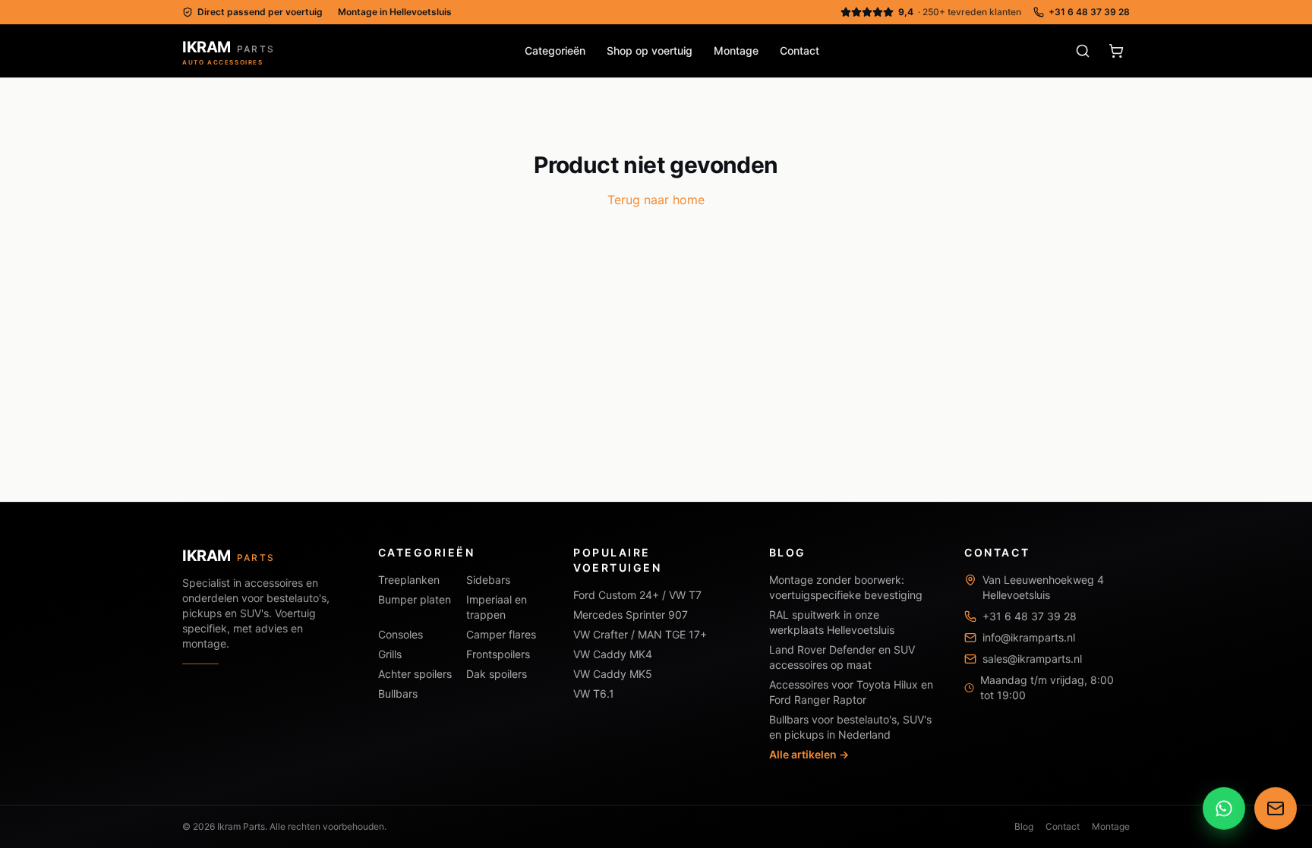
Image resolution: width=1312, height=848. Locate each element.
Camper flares (501, 634)
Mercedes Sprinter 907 (630, 614)
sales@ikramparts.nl (1032, 658)
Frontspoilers (498, 654)
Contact (799, 50)
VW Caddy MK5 (612, 673)
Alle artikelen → (809, 754)
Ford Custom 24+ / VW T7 (637, 594)
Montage (736, 50)
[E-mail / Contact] (1275, 807)
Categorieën (555, 50)
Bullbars (398, 693)
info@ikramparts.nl (1028, 637)
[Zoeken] (1082, 51)
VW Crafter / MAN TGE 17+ (640, 634)
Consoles (400, 634)
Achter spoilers (415, 673)
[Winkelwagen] (1116, 51)
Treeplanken (409, 579)
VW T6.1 (593, 693)
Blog (1023, 826)
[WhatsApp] (1224, 807)
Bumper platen (414, 599)
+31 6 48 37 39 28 (1089, 11)
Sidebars (488, 579)
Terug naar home (656, 199)
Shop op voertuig (649, 50)
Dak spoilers (496, 673)
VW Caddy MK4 (612, 654)
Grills (390, 654)
